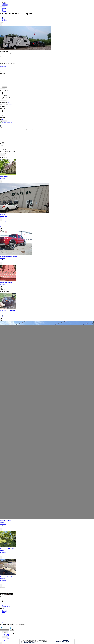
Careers (3, 605)
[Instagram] (3, 601)
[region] (47, 641)
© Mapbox (4, 3)
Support (3, 617)
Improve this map (5, 5)
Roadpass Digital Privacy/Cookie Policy (29, 642)
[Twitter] (3, 600)
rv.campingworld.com (3, 66)
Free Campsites (4, 611)
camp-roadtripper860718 (4, 123)
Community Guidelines (6, 606)
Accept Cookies (65, 641)
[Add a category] (13, 629)
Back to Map (4, 8)
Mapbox (1, 0)
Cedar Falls (4, 11)
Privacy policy (4, 621)
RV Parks (3, 612)
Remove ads (2, 88)
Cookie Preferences (58, 641)
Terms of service (4, 622)
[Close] (73, 640)
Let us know (10, 102)
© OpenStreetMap (5, 4)
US (2, 9)
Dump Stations (4, 610)
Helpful (2, 153)
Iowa (3, 10)
